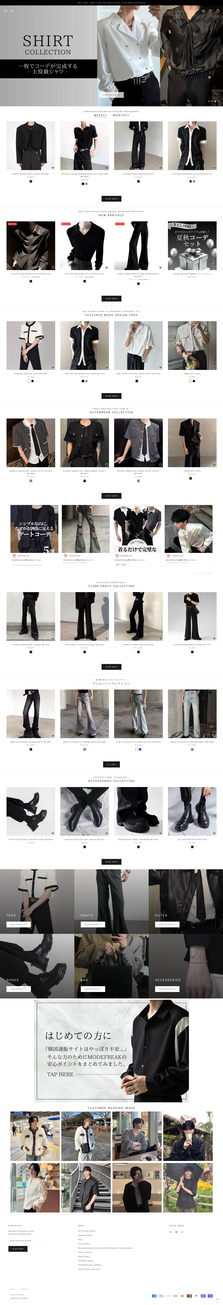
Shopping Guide (85, 1235)
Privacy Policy (84, 1244)
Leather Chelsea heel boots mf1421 (84, 839)
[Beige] (191, 381)
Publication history (86, 1261)
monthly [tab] (121, 115)
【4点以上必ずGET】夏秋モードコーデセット (192, 274)
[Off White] (29, 381)
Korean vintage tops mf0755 (31, 374)
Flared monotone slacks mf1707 (192, 645)
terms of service (85, 1252)
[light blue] (137, 749)
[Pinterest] (176, 1231)
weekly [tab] (100, 115)
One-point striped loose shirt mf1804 (138, 374)
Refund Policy (84, 1256)
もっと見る (111, 764)
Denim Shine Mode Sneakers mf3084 (138, 839)
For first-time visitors (86, 1231)
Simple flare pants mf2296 (138, 645)
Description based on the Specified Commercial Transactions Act (105, 1248)
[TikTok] (182, 1231)
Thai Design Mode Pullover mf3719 (192, 174)
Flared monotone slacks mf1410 (31, 645)
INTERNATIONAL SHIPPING (90, 1265)
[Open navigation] (5, 11)
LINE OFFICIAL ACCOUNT (89, 1269)
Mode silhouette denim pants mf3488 (84, 742)
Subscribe (18, 1249)
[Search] (11, 10)
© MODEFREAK (17, 1295)
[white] (140, 381)
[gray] (194, 181)
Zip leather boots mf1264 (192, 839)
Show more (111, 199)
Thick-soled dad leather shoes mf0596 (30, 839)
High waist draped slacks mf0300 (84, 645)
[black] (31, 181)
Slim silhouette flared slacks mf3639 (138, 742)
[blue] (140, 749)
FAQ (80, 1239)
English (191, 11)
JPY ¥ (179, 11)
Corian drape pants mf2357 (138, 174)
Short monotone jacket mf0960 (30, 174)
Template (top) (192, 374)
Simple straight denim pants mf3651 (31, 742)
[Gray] (86, 184)
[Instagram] (170, 1231)
